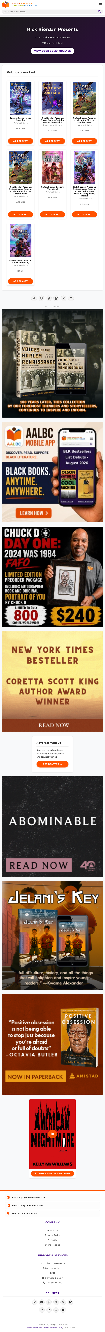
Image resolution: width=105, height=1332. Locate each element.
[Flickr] (63, 1310)
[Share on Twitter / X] (63, 298)
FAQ (52, 1273)
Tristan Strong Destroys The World (52, 188)
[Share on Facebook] (34, 298)
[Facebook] (49, 1302)
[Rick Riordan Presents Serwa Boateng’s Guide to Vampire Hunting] (52, 99)
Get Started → (52, 764)
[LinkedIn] (49, 1310)
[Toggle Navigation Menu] (100, 5)
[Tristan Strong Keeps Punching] (20, 99)
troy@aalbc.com (53, 1278)
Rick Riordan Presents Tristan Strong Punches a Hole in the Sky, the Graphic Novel (20, 190)
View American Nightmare (54, 1173)
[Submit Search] (99, 11)
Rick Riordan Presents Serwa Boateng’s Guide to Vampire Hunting (52, 120)
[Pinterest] (56, 1310)
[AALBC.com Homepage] (19, 4)
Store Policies (52, 1245)
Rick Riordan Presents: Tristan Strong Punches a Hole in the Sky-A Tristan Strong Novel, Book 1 (84, 191)
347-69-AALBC (54, 1282)
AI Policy (52, 1240)
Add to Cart (20, 141)
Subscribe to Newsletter (52, 1263)
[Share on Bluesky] (56, 298)
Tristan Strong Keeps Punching (20, 119)
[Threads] (63, 1302)
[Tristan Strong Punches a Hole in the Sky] (20, 241)
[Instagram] (34, 1302)
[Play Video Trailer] (52, 1134)
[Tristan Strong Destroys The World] (52, 168)
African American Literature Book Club (43, 1327)
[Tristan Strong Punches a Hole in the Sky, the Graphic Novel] (84, 99)
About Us (52, 1230)
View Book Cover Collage (52, 51)
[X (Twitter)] (56, 1302)
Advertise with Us (52, 1268)
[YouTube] (42, 1302)
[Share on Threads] (49, 298)
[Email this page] (71, 298)
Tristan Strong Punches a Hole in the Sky (20, 261)
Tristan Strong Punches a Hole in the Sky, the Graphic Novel (84, 120)
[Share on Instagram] (41, 298)
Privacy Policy (52, 1235)
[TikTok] (42, 1310)
